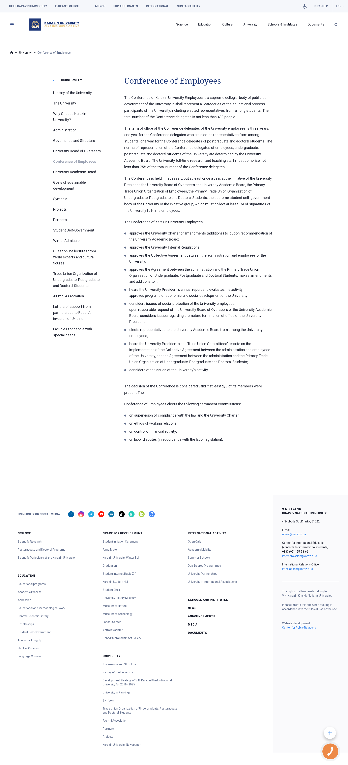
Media (193, 624)
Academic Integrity (30, 640)
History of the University (72, 93)
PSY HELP (321, 6)
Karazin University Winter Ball (121, 557)
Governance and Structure (74, 140)
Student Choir (111, 589)
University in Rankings (116, 692)
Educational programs (32, 584)
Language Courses (29, 656)
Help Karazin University (28, 6)
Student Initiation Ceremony (120, 541)
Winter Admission (67, 241)
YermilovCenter (113, 630)
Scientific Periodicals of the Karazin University (47, 557)
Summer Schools (199, 557)
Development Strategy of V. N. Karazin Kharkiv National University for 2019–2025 (137, 682)
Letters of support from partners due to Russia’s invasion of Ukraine (72, 312)
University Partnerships (202, 573)
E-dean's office (67, 6)
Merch (100, 6)
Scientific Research (30, 541)
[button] (12, 24)
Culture (227, 24)
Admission (24, 600)
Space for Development (122, 533)
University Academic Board (74, 172)
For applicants (125, 6)
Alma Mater (110, 549)
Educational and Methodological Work (41, 608)
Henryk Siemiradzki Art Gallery (122, 638)
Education (205, 24)
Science (182, 24)
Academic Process (29, 592)
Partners (60, 220)
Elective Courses (28, 648)
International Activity (207, 533)
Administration (65, 130)
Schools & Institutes (282, 24)
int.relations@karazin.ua (297, 568)
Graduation (110, 565)
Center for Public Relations (299, 627)
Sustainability (188, 6)
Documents (316, 24)
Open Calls (194, 541)
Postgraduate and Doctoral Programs (41, 549)
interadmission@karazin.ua (299, 556)
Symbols (60, 199)
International (157, 6)
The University (64, 103)
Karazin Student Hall (115, 581)
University (250, 24)
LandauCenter (112, 622)
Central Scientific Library (33, 616)
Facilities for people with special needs (304, 6)
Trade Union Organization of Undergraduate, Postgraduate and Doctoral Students (76, 279)
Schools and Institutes (208, 599)
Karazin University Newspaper (122, 744)
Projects (60, 209)
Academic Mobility (199, 549)
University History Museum (120, 597)
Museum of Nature (115, 605)
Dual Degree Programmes (204, 565)
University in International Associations (212, 581)
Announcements (201, 616)
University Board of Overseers (77, 151)
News (192, 608)
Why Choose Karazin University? (69, 117)
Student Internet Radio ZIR (119, 573)
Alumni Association (68, 296)
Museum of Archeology (118, 613)
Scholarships (26, 624)
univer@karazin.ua (294, 534)
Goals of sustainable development (69, 185)
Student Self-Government (73, 230)
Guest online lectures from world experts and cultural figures (74, 257)
